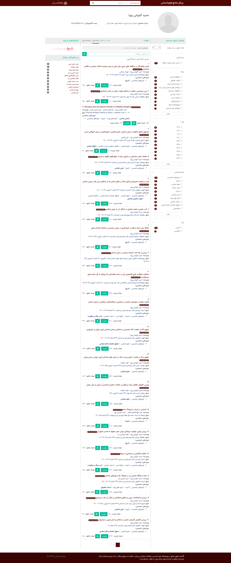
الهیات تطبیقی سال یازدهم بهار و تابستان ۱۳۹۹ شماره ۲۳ (126, 338)
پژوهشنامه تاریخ (167, 104)
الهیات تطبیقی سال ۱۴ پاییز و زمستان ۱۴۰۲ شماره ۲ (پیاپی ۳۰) (124, 190)
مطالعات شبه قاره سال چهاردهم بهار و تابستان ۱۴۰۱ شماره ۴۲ (125, 215)
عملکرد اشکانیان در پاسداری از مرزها (128, 453)
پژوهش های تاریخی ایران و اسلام (167, 87)
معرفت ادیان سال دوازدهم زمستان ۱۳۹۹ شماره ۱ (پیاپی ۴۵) (125, 365)
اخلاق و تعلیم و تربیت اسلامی (108, 146)
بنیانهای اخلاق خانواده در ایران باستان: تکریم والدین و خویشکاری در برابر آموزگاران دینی (116, 133)
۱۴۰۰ (167, 137)
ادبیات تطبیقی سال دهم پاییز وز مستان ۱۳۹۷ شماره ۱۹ (127, 481)
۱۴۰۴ (167, 127)
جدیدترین (95, 40)
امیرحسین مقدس (95, 109)
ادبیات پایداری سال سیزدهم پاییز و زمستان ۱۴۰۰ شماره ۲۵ (125, 310)
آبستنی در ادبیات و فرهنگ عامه (130, 409)
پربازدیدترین (86, 40)
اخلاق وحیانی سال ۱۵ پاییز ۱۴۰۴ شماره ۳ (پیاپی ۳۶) (127, 140)
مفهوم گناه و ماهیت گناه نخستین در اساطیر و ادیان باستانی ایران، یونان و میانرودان (118, 330)
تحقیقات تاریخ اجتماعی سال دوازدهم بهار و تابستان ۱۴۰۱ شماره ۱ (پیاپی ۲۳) (119, 236)
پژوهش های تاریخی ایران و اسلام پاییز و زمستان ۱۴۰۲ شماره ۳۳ (123, 162)
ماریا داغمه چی (73, 64)
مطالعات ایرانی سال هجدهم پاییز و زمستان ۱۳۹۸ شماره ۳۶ (125, 437)
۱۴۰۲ (167, 130)
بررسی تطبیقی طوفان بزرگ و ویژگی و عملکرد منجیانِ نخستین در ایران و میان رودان (117, 386)
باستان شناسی (167, 201)
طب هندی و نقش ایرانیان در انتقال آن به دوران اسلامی (122, 209)
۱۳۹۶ (167, 151)
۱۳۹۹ (167, 141)
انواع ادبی (119, 316)
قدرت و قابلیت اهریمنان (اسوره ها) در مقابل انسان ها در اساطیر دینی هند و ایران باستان (116, 182)
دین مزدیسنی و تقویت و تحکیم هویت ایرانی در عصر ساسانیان (119, 91)
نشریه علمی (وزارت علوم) (167, 62)
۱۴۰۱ (167, 134)
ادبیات (127, 316)
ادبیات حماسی (109, 316)
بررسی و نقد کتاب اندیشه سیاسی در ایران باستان (124, 252)
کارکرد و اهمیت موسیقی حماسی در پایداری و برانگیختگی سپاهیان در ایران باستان (118, 303)
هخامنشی (167, 208)
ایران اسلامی (167, 194)
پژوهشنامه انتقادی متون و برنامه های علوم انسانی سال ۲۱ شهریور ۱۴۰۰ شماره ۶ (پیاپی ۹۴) (114, 258)
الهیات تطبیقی (167, 80)
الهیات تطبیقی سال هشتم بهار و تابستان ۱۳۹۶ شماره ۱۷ (126, 525)
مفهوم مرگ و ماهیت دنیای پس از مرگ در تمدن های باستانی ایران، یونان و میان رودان (116, 358)
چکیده (105, 85)
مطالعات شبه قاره (167, 91)
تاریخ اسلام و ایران (167, 84)
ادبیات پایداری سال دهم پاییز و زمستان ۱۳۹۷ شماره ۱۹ (127, 459)
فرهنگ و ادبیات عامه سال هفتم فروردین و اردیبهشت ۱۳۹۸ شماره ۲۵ (122, 415)
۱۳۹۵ (167, 155)
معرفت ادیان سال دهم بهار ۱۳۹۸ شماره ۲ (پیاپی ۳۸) (127, 393)
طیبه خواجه (124, 362)
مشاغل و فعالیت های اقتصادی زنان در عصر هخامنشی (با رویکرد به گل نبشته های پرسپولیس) (118, 275)
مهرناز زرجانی (123, 71)
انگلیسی (167, 231)
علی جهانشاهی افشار (135, 412)
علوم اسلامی (125, 146)
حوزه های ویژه (118, 487)
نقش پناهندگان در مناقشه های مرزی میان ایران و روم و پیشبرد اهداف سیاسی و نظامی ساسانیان (116, 67)
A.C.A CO (50, 556)
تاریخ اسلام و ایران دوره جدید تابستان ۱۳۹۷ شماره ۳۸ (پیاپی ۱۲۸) (122, 503)
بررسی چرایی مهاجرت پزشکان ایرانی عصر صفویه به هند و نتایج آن (117, 431)
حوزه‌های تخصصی (138, 80)
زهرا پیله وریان (74, 70)
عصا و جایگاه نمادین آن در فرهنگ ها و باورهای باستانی (121, 475)
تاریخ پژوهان (167, 101)
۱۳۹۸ (167, 144)
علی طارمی (124, 137)
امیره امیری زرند (123, 478)
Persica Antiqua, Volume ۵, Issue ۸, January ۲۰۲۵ (105, 112)
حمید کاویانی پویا (136, 71)
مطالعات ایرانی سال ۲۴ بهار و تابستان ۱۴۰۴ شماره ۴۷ (127, 96)
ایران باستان (167, 187)
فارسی (167, 227)
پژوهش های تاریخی (167, 108)
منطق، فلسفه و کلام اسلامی (109, 195)
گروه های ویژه (112, 118)
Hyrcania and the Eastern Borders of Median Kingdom (112, 106)
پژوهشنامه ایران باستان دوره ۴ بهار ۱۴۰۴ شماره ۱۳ (128, 74)
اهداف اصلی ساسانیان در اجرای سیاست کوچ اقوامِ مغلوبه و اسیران (118, 156)
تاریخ (103, 118)
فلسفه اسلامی (93, 195)
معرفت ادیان (167, 97)
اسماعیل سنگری (108, 109)
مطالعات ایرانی (167, 77)
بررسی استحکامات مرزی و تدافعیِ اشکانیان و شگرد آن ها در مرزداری (116, 497)
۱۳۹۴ (167, 158)
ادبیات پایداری (167, 94)
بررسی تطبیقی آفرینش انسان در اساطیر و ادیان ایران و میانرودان (117, 519)
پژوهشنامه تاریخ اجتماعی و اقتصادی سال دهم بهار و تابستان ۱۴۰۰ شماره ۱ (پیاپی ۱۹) (116, 282)
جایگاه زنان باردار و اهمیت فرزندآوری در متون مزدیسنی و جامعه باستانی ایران (120, 229)
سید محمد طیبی (73, 81)
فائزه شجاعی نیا (123, 434)
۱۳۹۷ (167, 148)
